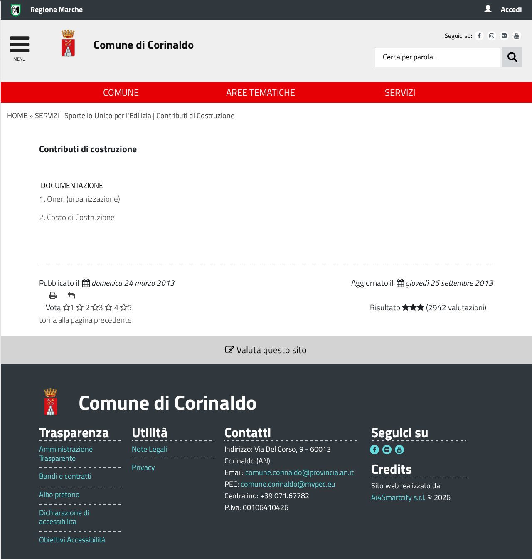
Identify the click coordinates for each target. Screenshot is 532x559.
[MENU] (19, 40)
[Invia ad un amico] (73, 295)
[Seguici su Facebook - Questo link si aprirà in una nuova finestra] (479, 35)
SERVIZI (400, 92)
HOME (17, 115)
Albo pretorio (59, 494)
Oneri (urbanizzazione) (83, 199)
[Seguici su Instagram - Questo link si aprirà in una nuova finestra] (491, 35)
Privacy (143, 467)
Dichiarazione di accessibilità (64, 517)
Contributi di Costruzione (195, 115)
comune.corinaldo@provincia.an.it (299, 472)
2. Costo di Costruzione (77, 217)
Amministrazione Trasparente (66, 454)
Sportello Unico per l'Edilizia (107, 115)
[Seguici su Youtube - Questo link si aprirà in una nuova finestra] (516, 35)
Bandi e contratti (65, 476)
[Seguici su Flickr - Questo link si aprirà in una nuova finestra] (504, 35)
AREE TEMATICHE (260, 92)
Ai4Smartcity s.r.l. (398, 497)
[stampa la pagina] (55, 295)
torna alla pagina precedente (85, 320)
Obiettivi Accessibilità (72, 539)
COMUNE (121, 92)
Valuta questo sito (270, 349)
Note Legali (149, 449)
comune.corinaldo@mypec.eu (288, 484)
